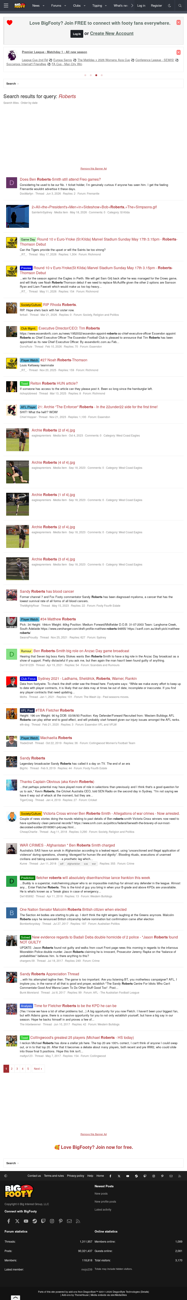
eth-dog (24, 724)
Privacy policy (75, 1175)
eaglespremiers (41, 435)
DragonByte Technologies (126, 1291)
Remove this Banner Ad (94, 168)
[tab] (85, 75)
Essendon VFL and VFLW (101, 724)
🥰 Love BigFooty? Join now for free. (93, 1147)
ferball (24, 314)
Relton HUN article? (49, 383)
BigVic (24, 768)
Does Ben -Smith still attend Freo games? (60, 179)
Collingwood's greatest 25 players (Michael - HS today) (77, 1037)
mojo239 (86, 1269)
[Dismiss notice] (179, 22)
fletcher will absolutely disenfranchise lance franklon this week (85, 877)
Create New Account (112, 33)
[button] (43, 5)
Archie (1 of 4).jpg (53, 494)
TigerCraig (26, 800)
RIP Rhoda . (49, 304)
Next (37, 1068)
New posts (101, 1193)
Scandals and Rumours (104, 665)
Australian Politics (109, 923)
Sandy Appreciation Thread (49, 973)
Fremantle (93, 193)
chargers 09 (27, 960)
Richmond (94, 254)
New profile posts (105, 1201)
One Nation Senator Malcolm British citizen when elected (73, 909)
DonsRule (26, 346)
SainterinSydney (42, 212)
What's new (121, 5)
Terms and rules (54, 1175)
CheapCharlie (28, 832)
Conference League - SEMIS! (154, 60)
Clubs (77, 5)
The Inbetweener (30, 1024)
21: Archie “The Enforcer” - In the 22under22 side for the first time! (89, 406)
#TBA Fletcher (47, 710)
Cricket (92, 800)
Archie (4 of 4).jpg (53, 462)
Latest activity (103, 1209)
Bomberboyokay (30, 923)
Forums (56, 5)
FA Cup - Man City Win (67, 64)
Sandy (32, 758)
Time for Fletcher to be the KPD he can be (68, 1005)
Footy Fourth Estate (108, 605)
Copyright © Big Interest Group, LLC (27, 1204)
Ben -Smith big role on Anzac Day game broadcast (75, 650)
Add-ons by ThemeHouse (75, 1295)
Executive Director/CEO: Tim (60, 328)
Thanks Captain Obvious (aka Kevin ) (57, 781)
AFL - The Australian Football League (116, 992)
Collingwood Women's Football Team (112, 743)
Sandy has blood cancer (47, 591)
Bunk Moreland (29, 992)
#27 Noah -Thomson (54, 359)
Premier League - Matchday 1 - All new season (54, 52)
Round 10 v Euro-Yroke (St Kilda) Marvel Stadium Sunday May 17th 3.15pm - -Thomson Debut (98, 241)
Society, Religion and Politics (101, 314)
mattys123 (26, 1056)
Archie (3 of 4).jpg (53, 559)
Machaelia (46, 737)
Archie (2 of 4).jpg (53, 430)
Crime (130, 863)
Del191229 (27, 665)
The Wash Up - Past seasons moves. (106, 697)
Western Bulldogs (101, 896)
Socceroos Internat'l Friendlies (26, 64)
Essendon (95, 346)
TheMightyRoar (29, 605)
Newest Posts (104, 1186)
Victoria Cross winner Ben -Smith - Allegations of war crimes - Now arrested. (100, 813)
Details (144, 1291)
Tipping (97, 5)
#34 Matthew (48, 619)
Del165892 (27, 896)
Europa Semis (62, 60)
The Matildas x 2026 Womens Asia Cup (104, 60)
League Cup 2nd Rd (35, 60)
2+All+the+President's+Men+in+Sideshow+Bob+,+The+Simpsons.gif (94, 206)
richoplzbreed (28, 393)
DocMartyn (26, 193)
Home (100, 1175)
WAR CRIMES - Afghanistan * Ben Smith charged (67, 845)
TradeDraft (26, 743)
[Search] (180, 5)
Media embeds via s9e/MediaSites (109, 1295)
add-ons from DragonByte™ (83, 1291)
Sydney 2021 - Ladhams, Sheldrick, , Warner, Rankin (79, 678)
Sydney (101, 637)
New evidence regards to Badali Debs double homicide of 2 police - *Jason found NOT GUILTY (99, 939)
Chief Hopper (28, 417)
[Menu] (6, 5)
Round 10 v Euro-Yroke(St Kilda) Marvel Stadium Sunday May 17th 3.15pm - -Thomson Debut (96, 270)
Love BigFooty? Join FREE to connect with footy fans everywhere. (99, 23)
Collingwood (98, 1056)
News (36, 5)
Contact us (34, 1175)
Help (90, 1175)
